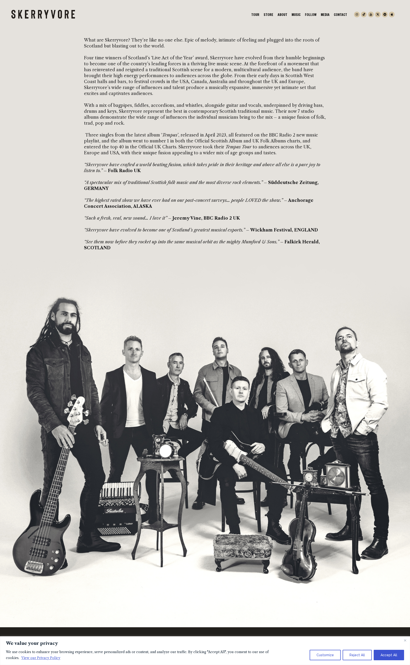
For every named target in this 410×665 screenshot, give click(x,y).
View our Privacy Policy (40, 658)
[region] (205, 650)
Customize (325, 655)
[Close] (405, 640)
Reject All (357, 655)
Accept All (389, 655)
